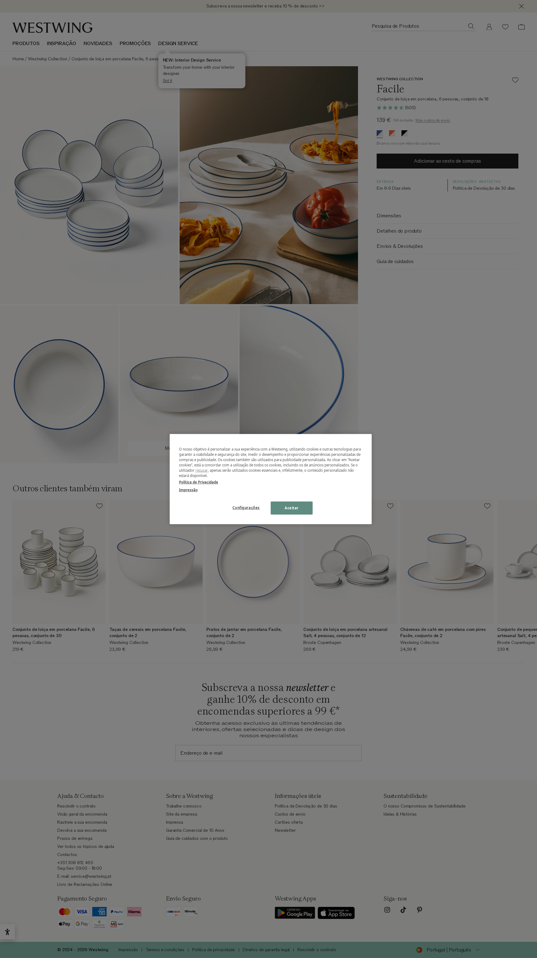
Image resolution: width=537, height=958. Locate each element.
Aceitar (292, 508)
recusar (201, 470)
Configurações (245, 507)
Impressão (188, 490)
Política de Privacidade (198, 482)
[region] (271, 479)
